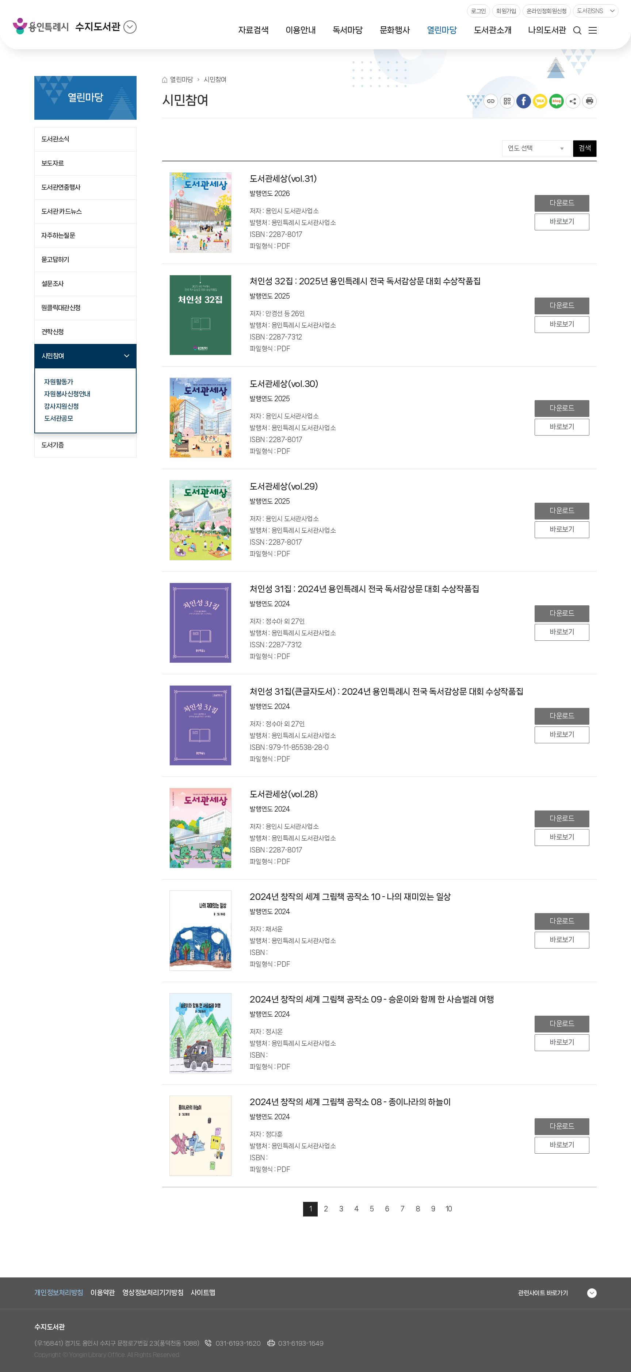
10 (448, 1209)
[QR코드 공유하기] (507, 101)
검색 (585, 148)
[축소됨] (130, 27)
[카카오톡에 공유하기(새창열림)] (540, 101)
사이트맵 (203, 1292)
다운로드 (562, 203)
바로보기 (562, 221)
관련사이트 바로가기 (543, 1292)
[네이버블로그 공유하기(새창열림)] (556, 101)
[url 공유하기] (490, 101)
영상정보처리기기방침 (153, 1292)
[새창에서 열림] (589, 101)
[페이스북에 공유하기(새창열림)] (523, 101)
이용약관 (103, 1292)
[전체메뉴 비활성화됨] (593, 30)
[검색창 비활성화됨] (577, 30)
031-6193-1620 (238, 1343)
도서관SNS (590, 11)
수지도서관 (98, 27)
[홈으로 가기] (164, 80)
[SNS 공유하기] (573, 101)
